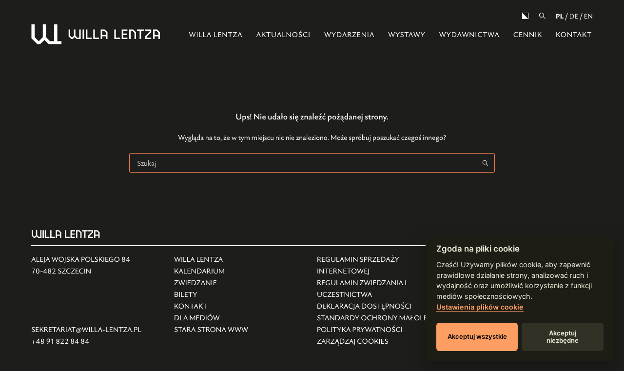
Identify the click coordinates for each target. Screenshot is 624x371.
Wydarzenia (349, 34)
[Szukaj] (542, 16)
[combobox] (303, 163)
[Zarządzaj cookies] (383, 342)
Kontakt (574, 34)
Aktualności (283, 34)
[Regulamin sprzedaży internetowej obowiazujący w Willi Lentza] (383, 265)
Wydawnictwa (469, 34)
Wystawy (407, 34)
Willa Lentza (216, 34)
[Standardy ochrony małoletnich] (383, 318)
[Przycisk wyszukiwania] (485, 163)
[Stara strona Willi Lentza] (211, 330)
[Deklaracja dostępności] (383, 306)
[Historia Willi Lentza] (211, 260)
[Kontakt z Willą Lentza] (211, 306)
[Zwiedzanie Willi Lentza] (211, 283)
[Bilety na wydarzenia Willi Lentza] (211, 295)
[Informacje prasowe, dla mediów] (211, 318)
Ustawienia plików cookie (480, 307)
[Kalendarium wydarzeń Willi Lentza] (211, 271)
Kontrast (525, 16)
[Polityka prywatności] (383, 330)
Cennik (527, 34)
